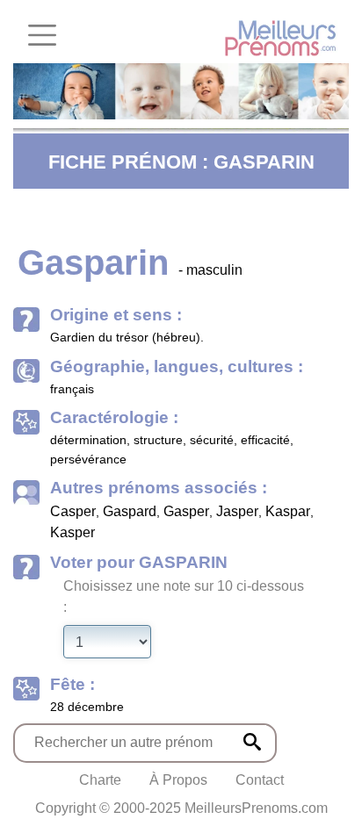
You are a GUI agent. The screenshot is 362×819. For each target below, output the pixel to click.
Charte (100, 779)
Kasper (72, 532)
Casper (73, 511)
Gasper (186, 511)
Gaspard (129, 511)
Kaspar (287, 511)
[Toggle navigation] (42, 35)
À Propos (178, 779)
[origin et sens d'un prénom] (252, 741)
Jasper (237, 511)
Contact (259, 779)
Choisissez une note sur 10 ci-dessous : (183, 596)
